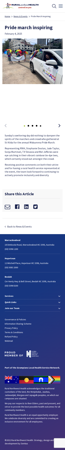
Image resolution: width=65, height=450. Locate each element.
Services (9, 296)
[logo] (20, 9)
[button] (59, 126)
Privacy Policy (11, 328)
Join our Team (12, 308)
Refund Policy (11, 336)
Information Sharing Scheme (18, 323)
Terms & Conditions (14, 332)
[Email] (7, 207)
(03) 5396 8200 (11, 285)
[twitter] (35, 206)
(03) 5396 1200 (11, 249)
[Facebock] (17, 206)
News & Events (21, 16)
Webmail (9, 340)
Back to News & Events (19, 226)
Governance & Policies (15, 319)
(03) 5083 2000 (11, 267)
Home (7, 16)
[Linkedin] (26, 206)
